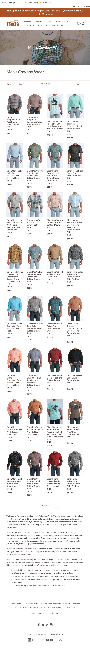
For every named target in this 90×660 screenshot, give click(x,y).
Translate (47, 2)
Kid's (59, 21)
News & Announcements (51, 603)
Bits (48, 25)
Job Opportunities (31, 603)
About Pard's (15, 603)
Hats (67, 21)
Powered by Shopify (57, 634)
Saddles (30, 25)
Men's (50, 21)
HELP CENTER (21, 607)
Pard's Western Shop (40, 634)
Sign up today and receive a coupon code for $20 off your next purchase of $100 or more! (45, 12)
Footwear (28, 21)
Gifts (55, 25)
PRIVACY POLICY (37, 607)
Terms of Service (54, 607)
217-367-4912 (84, 6)
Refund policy (69, 607)
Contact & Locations (71, 603)
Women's (40, 21)
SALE (64, 25)
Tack (40, 25)
